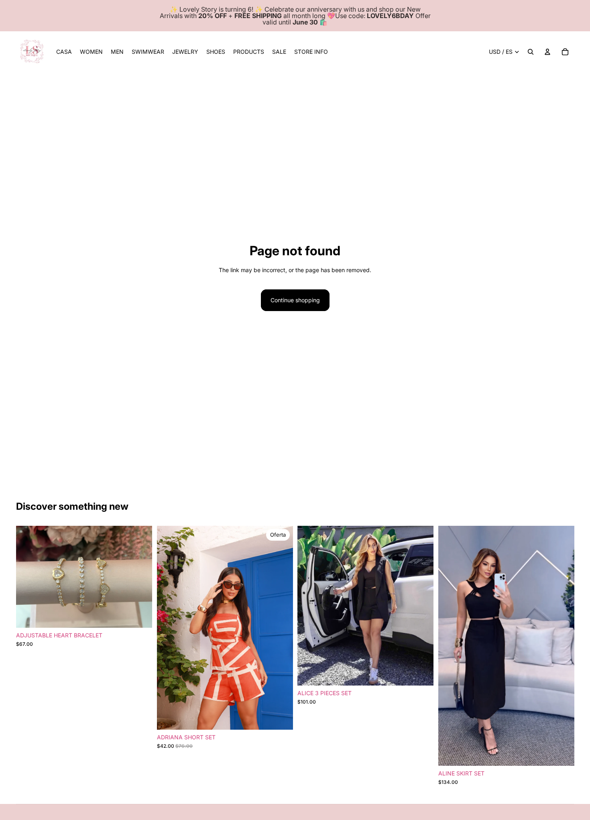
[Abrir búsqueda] (530, 52)
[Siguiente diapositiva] (140, 577)
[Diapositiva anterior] (28, 577)
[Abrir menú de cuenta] (547, 52)
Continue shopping (295, 300)
